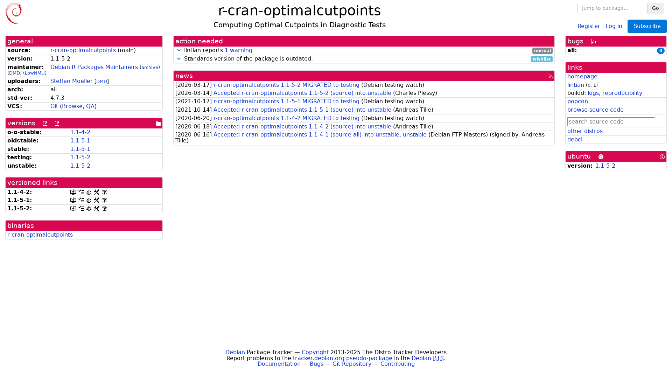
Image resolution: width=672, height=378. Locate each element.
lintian (575, 85)
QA (90, 106)
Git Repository (351, 363)
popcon (577, 101)
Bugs (316, 363)
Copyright (315, 352)
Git (54, 106)
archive (149, 67)
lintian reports (366, 51)
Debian (235, 352)
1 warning (238, 50)
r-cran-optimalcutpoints (83, 50)
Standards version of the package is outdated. (366, 59)
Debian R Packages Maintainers (94, 67)
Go (655, 8)
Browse (72, 106)
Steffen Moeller (71, 81)
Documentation (279, 363)
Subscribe (647, 26)
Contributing (397, 363)
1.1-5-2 (80, 157)
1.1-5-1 (80, 140)
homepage (582, 76)
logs (593, 93)
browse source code (595, 109)
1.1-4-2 (80, 132)
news (184, 76)
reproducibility (622, 93)
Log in (614, 25)
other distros (585, 131)
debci (574, 139)
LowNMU (35, 73)
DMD (14, 73)
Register (589, 25)
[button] (179, 50)
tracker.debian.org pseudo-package (342, 358)
